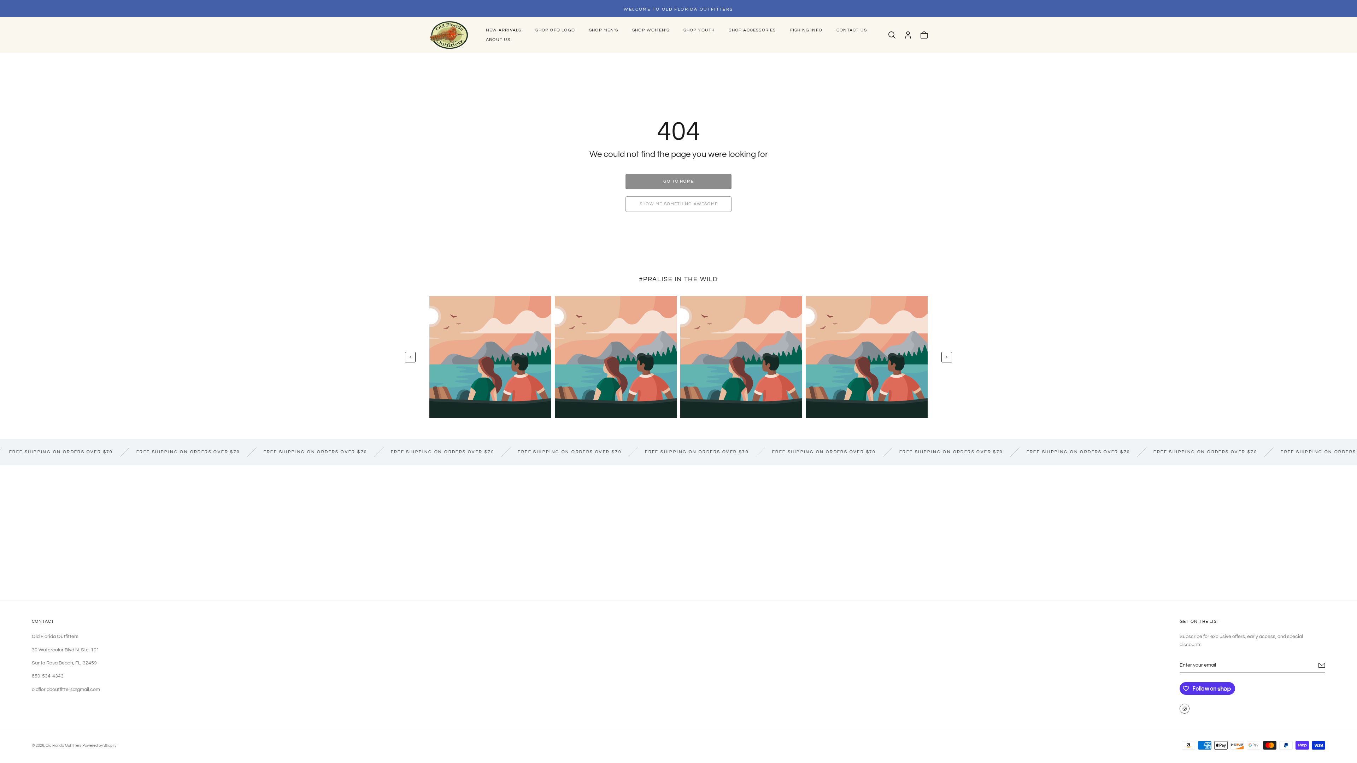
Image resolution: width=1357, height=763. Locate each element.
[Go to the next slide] (946, 357)
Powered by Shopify (99, 745)
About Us (498, 39)
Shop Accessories (752, 30)
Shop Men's (603, 30)
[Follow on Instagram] (1184, 709)
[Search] (891, 35)
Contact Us (851, 30)
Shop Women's (650, 30)
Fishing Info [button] (806, 30)
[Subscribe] (1321, 665)
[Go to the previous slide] (410, 357)
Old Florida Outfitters (63, 745)
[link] (678, 181)
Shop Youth (699, 30)
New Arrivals (503, 30)
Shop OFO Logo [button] (555, 30)
